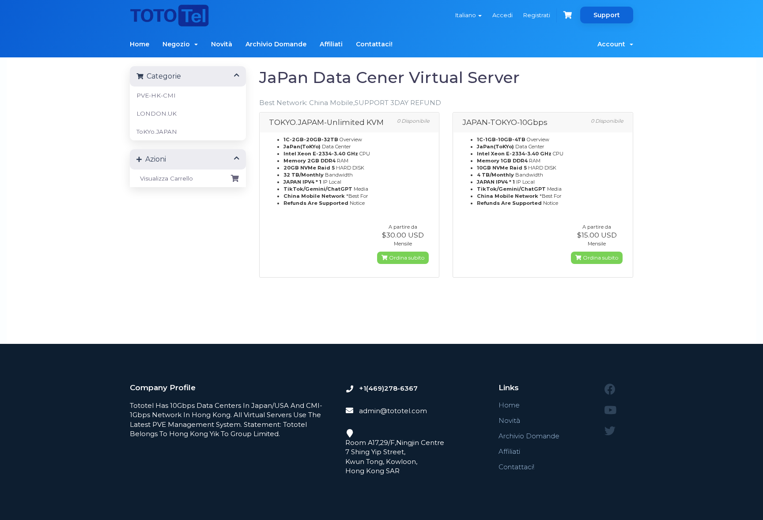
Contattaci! (374, 44)
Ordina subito (406, 257)
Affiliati (331, 44)
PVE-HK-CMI (156, 95)
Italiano (466, 15)
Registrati (536, 15)
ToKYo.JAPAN (156, 131)
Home (139, 44)
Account (613, 44)
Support (606, 15)
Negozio (177, 44)
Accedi (502, 15)
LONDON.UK (156, 113)
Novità (221, 44)
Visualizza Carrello (164, 178)
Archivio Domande (276, 44)
